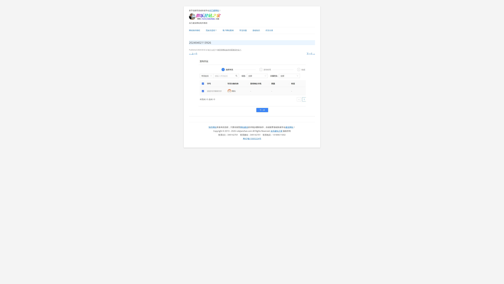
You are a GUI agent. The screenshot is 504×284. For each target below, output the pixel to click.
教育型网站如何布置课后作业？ (229, 50)
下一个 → (311, 53)
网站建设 (244, 127)
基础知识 (256, 30)
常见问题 (243, 30)
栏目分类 (269, 30)
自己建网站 (214, 10)
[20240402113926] (252, 86)
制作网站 (213, 127)
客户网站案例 (228, 30)
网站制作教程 (194, 30)
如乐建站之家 (276, 131)
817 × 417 (211, 50)
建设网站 (289, 127)
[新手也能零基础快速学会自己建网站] (208, 19)
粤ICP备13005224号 (252, 138)
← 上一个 (193, 53)
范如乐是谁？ (211, 30)
